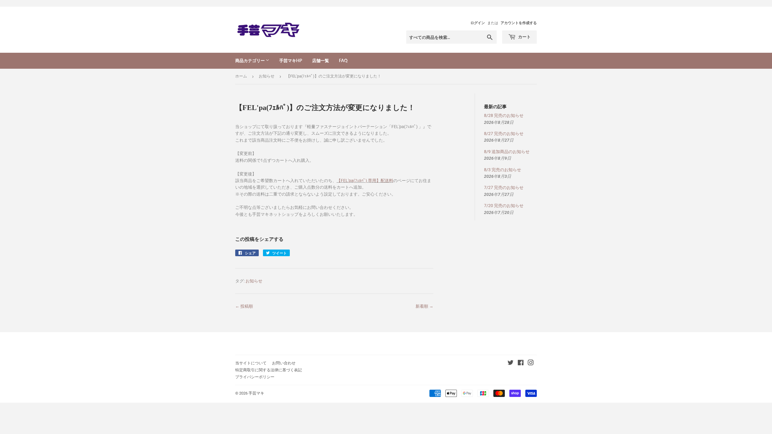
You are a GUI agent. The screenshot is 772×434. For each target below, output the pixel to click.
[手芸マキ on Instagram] (531, 363)
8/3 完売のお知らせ (502, 169)
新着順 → (424, 306)
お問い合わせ (284, 363)
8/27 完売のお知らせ (504, 133)
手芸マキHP (290, 60)
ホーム (241, 76)
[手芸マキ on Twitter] (511, 363)
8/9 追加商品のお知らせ (507, 151)
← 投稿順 (244, 306)
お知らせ (266, 76)
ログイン (477, 23)
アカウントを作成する (519, 23)
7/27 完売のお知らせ (504, 187)
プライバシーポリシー (254, 377)
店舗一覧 (320, 60)
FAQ (343, 60)
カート (524, 36)
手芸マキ (256, 393)
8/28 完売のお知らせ (504, 115)
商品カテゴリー (250, 60)
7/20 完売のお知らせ (504, 205)
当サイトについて (251, 363)
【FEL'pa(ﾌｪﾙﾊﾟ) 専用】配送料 (365, 180)
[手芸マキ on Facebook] (520, 363)
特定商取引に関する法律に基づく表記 (268, 370)
